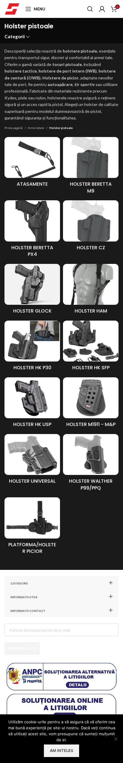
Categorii (14, 36)
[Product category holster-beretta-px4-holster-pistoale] (32, 230)
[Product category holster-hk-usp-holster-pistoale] (32, 404)
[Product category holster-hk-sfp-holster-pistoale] (91, 347)
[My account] (102, 9)
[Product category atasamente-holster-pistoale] (32, 164)
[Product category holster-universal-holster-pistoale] (32, 461)
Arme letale (36, 128)
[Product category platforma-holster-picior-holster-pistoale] (32, 527)
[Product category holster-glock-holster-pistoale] (32, 291)
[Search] (90, 9)
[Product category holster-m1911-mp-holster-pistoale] (91, 404)
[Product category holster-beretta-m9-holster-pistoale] (91, 167)
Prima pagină (13, 128)
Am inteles (61, 750)
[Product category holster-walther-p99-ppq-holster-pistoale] (91, 464)
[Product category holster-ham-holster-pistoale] (91, 291)
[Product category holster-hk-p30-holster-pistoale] (32, 347)
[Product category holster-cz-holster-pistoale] (91, 227)
